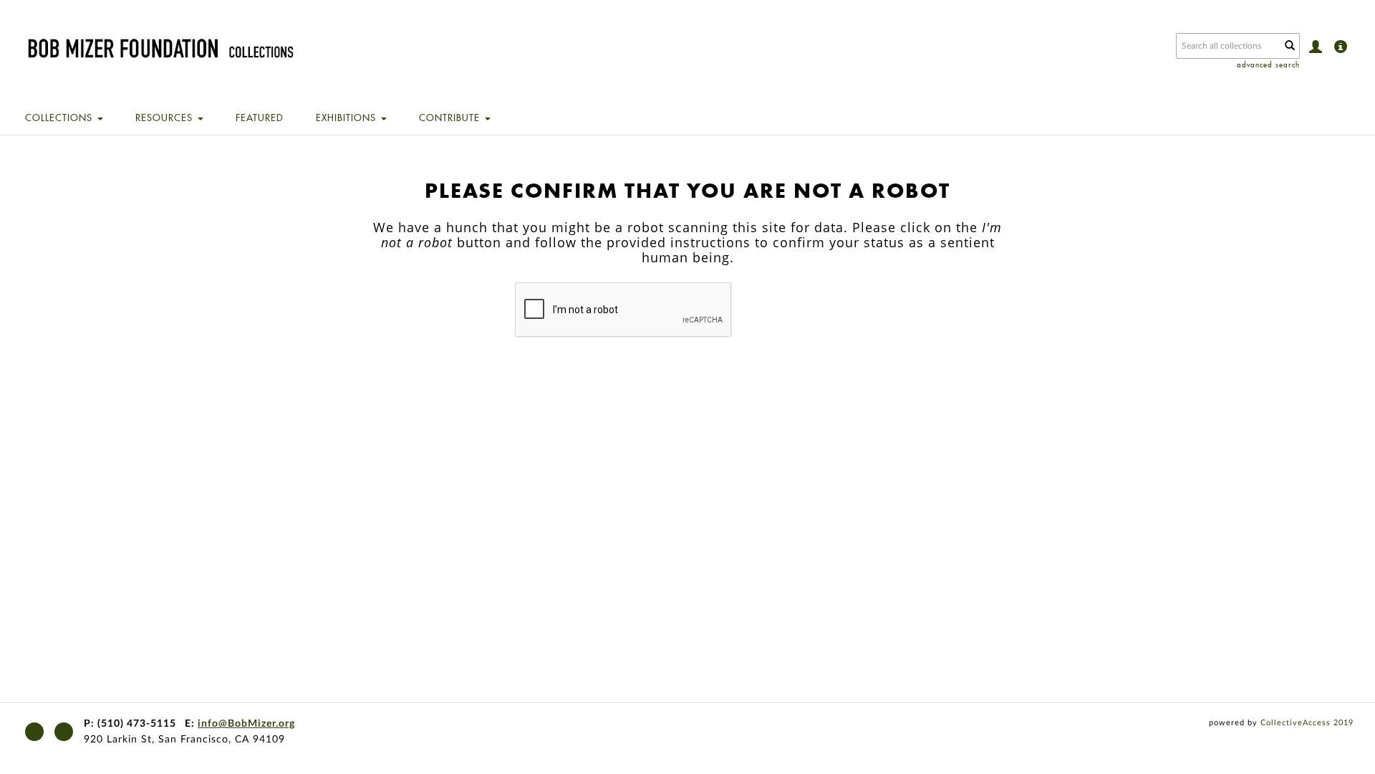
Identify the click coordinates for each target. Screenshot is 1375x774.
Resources (165, 117)
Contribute (451, 117)
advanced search (1268, 65)
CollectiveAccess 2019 (1307, 723)
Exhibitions (348, 117)
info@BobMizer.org (246, 724)
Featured (260, 117)
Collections (60, 117)
